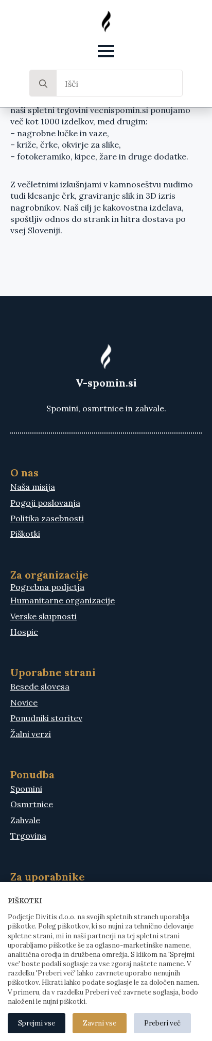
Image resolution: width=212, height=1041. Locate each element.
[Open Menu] (106, 51)
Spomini (26, 788)
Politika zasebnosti (47, 518)
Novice (24, 702)
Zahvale (25, 820)
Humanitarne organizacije (62, 600)
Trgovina (28, 835)
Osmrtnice (31, 804)
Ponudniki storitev (46, 718)
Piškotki (25, 533)
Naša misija (32, 487)
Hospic (24, 632)
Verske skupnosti (43, 616)
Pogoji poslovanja (45, 503)
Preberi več (162, 1023)
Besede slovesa (39, 686)
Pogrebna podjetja (47, 587)
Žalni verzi (30, 734)
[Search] (43, 83)
